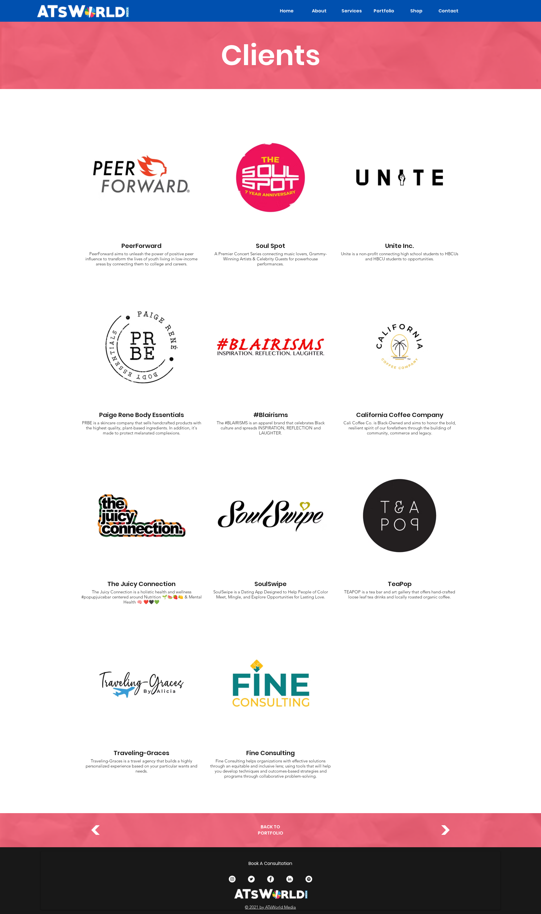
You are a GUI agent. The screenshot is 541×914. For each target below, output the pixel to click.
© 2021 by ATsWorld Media (270, 907)
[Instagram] (232, 879)
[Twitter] (251, 879)
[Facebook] (270, 879)
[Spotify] (308, 879)
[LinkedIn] (289, 879)
